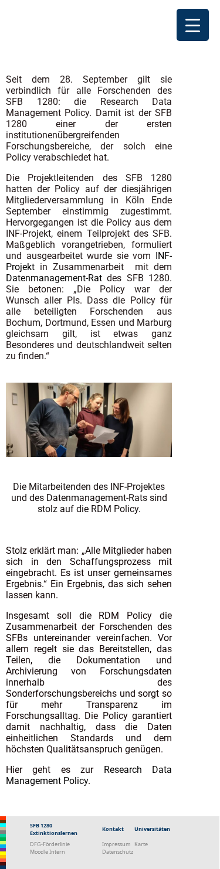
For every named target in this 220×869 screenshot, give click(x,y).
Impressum (116, 844)
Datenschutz (117, 852)
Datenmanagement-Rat (54, 278)
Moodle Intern (47, 852)
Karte (141, 844)
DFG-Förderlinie (50, 844)
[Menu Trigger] (193, 25)
